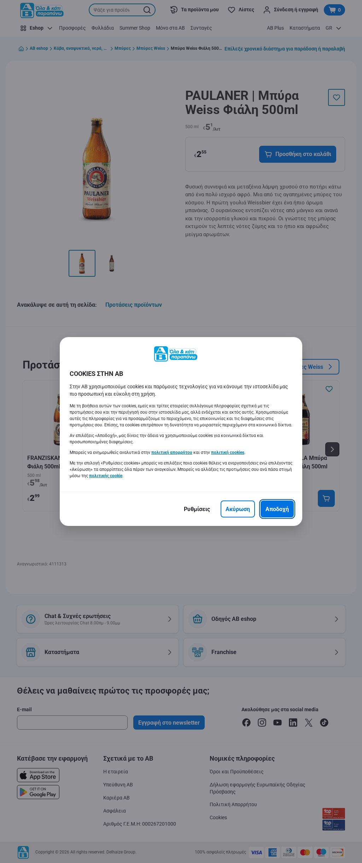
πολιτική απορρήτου (171, 452)
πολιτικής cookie (105, 475)
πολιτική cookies (227, 452)
